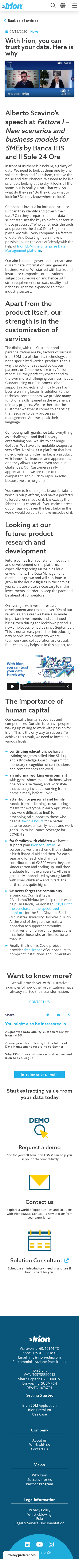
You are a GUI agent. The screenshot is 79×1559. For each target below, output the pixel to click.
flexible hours (33, 821)
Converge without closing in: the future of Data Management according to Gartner (36, 1045)
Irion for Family (43, 845)
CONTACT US (39, 1001)
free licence (33, 950)
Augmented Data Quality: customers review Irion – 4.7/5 (37, 1034)
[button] (48, 1015)
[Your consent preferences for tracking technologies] (21, 1555)
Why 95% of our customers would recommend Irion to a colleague (38, 1056)
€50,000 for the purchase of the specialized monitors (40, 908)
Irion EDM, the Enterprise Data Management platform (35, 248)
